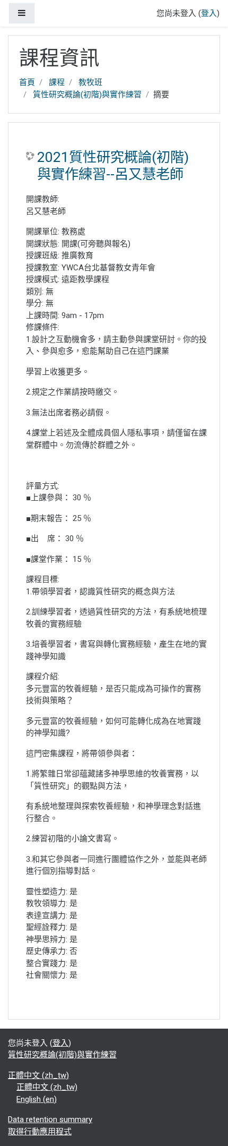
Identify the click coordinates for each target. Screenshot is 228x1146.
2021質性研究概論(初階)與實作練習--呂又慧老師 (113, 165)
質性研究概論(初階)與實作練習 (87, 94)
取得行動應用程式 (40, 1131)
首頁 (27, 82)
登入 (209, 13)
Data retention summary (50, 1119)
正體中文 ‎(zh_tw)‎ (38, 1075)
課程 (57, 82)
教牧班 (90, 82)
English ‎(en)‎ (36, 1099)
